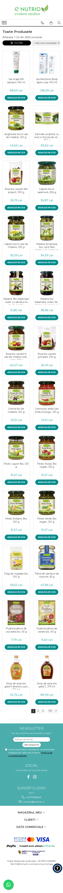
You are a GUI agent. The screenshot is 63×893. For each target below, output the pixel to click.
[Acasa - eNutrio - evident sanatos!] (31, 9)
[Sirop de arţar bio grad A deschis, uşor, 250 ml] (16, 667)
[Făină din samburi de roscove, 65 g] (47, 557)
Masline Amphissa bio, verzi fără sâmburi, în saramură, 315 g (47, 246)
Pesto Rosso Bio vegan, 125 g (47, 465)
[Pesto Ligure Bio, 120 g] (16, 448)
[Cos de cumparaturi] (51, 22)
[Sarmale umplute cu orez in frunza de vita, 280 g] (47, 118)
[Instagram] (35, 777)
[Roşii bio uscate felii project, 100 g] (16, 173)
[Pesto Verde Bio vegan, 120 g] (47, 503)
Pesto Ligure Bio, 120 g (16, 465)
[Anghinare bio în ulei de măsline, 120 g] (16, 118)
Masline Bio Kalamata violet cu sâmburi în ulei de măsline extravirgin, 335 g (16, 301)
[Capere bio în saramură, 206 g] (47, 173)
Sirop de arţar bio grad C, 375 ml (47, 685)
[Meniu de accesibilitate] (57, 868)
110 (50, 710)
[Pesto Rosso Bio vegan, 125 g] (47, 448)
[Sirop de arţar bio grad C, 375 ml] (47, 667)
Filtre (18, 42)
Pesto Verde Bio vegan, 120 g (46, 520)
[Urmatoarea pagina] (56, 711)
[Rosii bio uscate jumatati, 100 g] (47, 338)
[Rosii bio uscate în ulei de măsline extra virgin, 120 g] (16, 338)
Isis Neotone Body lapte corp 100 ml (47, 81)
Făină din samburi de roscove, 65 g (47, 575)
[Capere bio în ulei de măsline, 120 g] (16, 228)
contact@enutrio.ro (33, 801)
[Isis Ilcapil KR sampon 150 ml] (16, 63)
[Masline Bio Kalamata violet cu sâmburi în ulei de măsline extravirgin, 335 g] (16, 283)
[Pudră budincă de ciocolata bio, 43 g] (16, 612)
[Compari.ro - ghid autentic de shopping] (31, 877)
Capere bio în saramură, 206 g (46, 191)
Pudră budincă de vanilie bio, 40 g (46, 630)
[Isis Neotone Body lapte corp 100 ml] (47, 63)
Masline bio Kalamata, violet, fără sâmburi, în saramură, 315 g (47, 301)
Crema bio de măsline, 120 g (16, 410)
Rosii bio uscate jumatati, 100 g (47, 355)
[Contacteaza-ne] (42, 22)
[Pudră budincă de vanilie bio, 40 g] (47, 612)
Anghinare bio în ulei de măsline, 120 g (16, 136)
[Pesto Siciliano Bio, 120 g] (16, 503)
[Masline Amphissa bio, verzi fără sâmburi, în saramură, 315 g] (47, 228)
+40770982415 (33, 797)
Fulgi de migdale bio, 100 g (16, 575)
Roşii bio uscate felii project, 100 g (16, 191)
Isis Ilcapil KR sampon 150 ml (16, 81)
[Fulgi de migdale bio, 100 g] (16, 557)
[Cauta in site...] (59, 22)
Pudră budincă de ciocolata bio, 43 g (16, 630)
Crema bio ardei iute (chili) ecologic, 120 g (47, 410)
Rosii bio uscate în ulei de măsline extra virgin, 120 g (16, 356)
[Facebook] (28, 777)
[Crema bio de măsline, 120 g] (16, 393)
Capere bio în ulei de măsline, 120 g (16, 246)
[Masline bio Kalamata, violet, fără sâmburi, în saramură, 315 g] (47, 283)
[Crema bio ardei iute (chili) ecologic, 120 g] (47, 393)
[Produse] (5, 23)
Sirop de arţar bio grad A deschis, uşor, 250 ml (16, 685)
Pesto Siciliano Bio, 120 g (16, 520)
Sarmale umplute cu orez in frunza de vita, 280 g (46, 136)
